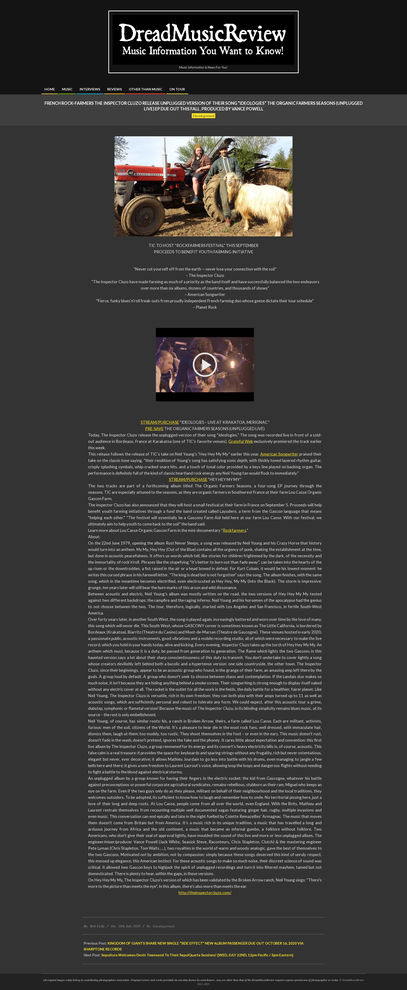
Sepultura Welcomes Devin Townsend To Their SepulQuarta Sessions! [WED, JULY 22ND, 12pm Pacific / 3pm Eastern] (197, 955)
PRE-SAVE (154, 428)
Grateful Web (240, 441)
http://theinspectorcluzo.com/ (205, 892)
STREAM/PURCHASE (160, 422)
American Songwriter (279, 454)
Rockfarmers (234, 530)
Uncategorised (203, 115)
